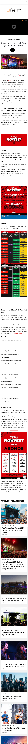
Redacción (17, 50)
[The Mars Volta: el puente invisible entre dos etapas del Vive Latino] (14, 650)
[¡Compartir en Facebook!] (5, 75)
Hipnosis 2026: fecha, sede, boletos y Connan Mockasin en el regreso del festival (13, 632)
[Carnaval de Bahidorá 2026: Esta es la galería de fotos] (14, 714)
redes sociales (14, 430)
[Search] (26, 2)
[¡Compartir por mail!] (23, 75)
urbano (10, 80)
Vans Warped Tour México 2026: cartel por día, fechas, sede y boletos (13, 530)
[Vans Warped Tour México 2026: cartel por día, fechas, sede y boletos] (14, 514)
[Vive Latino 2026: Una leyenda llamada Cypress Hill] (14, 682)
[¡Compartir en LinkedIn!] (14, 75)
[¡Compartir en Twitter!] (9, 75)
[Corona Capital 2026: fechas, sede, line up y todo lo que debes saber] (14, 584)
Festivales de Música (14, 39)
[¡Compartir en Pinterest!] (19, 75)
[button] (1, 2)
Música (4, 693)
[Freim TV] (14, 9)
